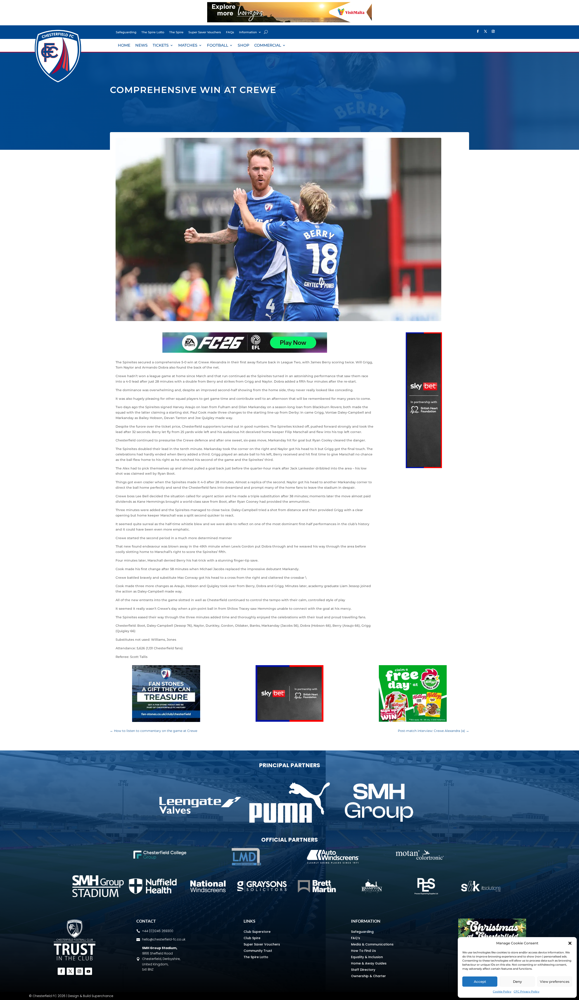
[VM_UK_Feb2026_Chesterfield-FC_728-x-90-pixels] (289, 21)
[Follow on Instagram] (493, 31)
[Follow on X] (485, 31)
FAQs (230, 32)
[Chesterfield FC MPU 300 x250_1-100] (166, 721)
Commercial (267, 46)
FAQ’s (355, 938)
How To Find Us (363, 950)
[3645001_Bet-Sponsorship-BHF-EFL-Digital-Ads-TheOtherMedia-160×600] (424, 467)
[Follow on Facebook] (478, 31)
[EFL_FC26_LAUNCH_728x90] (244, 352)
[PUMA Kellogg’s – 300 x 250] (413, 721)
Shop (243, 46)
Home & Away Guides (369, 963)
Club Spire (252, 938)
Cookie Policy (502, 991)
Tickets (161, 46)
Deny (517, 981)
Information (248, 32)
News (141, 46)
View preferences (555, 981)
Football (217, 46)
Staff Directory (363, 969)
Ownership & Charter (368, 976)
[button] (570, 943)
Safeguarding (126, 32)
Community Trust (258, 950)
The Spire (176, 32)
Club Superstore (257, 931)
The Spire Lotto (152, 32)
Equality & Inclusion (367, 957)
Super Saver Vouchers (204, 32)
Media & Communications (372, 944)
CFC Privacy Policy (526, 991)
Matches (187, 46)
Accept (480, 981)
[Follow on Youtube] (88, 971)
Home (124, 46)
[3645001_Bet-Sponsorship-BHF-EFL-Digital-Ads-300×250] (289, 721)
